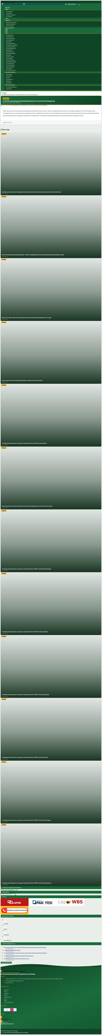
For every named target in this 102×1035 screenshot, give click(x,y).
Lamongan (8, 88)
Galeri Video (9, 74)
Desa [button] (6, 32)
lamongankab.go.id (20, 1)
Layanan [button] (7, 20)
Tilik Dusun (8, 81)
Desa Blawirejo (9, 36)
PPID (5, 1000)
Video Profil (9, 82)
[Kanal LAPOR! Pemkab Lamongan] (5, 1010)
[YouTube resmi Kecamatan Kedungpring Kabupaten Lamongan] (15, 1010)
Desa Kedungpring (10, 46)
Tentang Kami (9, 11)
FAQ (5, 999)
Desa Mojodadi (10, 56)
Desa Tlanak (9, 68)
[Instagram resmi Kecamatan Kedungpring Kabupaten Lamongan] (11, 1010)
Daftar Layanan (10, 25)
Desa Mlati (8, 55)
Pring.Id (8, 77)
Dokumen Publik (9, 27)
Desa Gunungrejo (10, 38)
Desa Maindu (9, 50)
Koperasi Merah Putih (11, 87)
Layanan (6, 993)
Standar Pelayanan (11, 24)
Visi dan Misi (9, 13)
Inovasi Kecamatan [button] (10, 72)
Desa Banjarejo (10, 35)
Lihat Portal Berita (6, 962)
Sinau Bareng (9, 79)
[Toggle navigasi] (79, 4)
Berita (5, 995)
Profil (5, 991)
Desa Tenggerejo (10, 66)
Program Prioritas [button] (10, 84)
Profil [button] (6, 9)
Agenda (4, 93)
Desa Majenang (10, 51)
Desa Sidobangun (10, 60)
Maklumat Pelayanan (11, 22)
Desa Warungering (10, 70)
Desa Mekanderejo (11, 53)
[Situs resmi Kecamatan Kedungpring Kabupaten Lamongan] (2, 1010)
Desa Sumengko (10, 65)
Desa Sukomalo (10, 63)
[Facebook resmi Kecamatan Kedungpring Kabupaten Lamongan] (8, 1010)
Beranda (6, 990)
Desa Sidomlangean (11, 61)
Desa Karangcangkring (11, 45)
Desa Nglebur (9, 58)
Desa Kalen (9, 41)
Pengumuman (8, 997)
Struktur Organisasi (11, 14)
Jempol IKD (9, 76)
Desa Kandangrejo (10, 43)
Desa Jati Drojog (10, 40)
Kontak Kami (9, 16)
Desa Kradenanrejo (11, 48)
